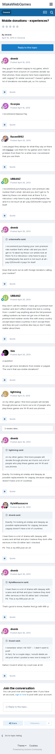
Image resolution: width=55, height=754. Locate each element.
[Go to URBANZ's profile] (5, 181)
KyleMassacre (19, 503)
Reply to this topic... (18, 706)
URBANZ (15, 178)
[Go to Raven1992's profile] (5, 139)
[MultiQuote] (4, 92)
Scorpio (15, 104)
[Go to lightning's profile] (5, 394)
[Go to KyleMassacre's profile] (5, 505)
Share (14, 723)
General (21, 38)
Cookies (33, 745)
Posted (20, 62)
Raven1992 (17, 136)
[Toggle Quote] (7, 239)
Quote (12, 92)
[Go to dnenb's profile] (5, 60)
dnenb (8, 34)
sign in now (20, 694)
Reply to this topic (27, 47)
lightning (15, 391)
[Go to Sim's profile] (5, 353)
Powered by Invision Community (27, 749)
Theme (21, 745)
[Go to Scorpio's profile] (5, 106)
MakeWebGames (16, 4)
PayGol (9, 150)
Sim (12, 351)
